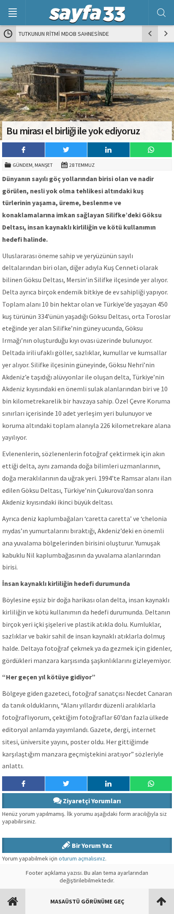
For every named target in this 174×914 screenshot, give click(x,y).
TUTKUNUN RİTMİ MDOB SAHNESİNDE (64, 33)
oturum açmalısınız (82, 858)
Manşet (44, 165)
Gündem (23, 165)
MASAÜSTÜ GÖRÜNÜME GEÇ (87, 901)
